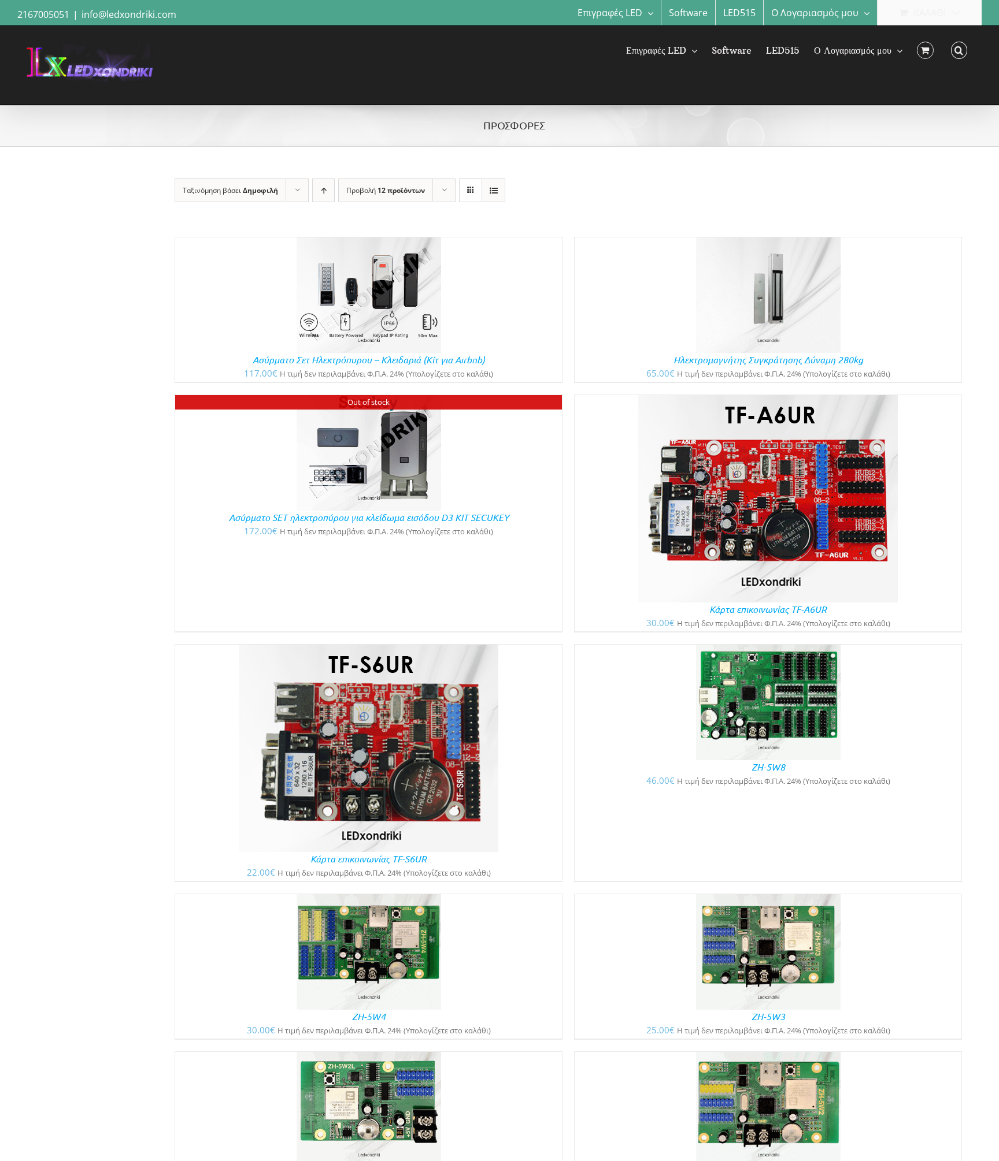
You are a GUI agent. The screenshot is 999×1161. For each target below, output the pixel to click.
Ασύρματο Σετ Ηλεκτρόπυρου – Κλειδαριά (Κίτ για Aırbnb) (369, 359)
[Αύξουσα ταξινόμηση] (323, 190)
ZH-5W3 (768, 1016)
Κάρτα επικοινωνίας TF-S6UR (368, 859)
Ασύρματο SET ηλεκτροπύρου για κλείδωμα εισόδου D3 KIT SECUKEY (369, 517)
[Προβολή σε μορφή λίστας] (493, 190)
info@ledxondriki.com (129, 14)
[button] (959, 50)
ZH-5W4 (369, 1016)
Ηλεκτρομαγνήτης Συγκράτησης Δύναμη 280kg (768, 359)
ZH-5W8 (768, 767)
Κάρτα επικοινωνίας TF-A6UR (768, 609)
